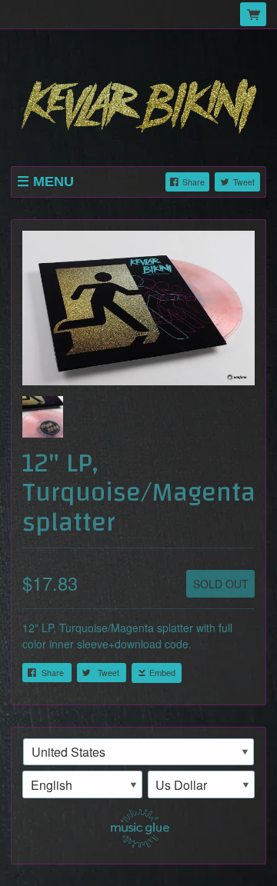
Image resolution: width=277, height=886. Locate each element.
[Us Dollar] (201, 784)
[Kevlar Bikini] (138, 99)
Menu (53, 181)
